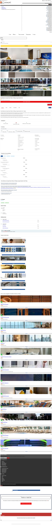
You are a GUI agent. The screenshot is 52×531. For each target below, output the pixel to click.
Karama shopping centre (45, 187)
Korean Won (49, 19)
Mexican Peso (49, 20)
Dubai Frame (11, 188)
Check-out (2, 39)
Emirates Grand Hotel (3, 330)
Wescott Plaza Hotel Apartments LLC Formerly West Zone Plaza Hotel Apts (8, 252)
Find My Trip (44, 0)
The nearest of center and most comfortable (6, 356)
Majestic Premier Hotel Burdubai (4, 304)
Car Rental (22, 34)
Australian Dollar (49, 8)
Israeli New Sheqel (49, 16)
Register (50, 0)
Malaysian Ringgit (49, 21)
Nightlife (3, 478)
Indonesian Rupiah (49, 15)
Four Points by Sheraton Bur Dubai (5, 317)
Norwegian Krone (49, 22)
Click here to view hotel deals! (26, 503)
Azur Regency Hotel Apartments (4, 261)
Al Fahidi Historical (39, 187)
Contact (34, 34)
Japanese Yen (49, 18)
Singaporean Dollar (49, 24)
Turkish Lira (50, 26)
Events (2, 476)
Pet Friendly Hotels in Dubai (5, 468)
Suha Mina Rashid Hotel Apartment (5, 396)
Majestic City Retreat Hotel (4, 422)
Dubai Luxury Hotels (4, 470)
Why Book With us (4, 464)
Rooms (6, 107)
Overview (2, 107)
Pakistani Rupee (49, 30)
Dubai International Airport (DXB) (6, 220)
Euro (50, 5)
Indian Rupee (49, 17)
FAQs (19, 107)
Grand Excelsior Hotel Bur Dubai (4, 448)
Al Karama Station (4, 226)
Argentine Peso (49, 7)
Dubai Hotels (3, 7)
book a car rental (5, 231)
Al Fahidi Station (4, 8)
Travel (2, 481)
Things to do (3, 480)
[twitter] (1, 485)
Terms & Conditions (4, 463)
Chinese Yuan (49, 11)
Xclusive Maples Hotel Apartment (4, 278)
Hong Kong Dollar (49, 14)
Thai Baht (50, 25)
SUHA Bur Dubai (2, 343)
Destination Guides (4, 475)
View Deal (13, 246)
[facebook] (0, 485)
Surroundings (15, 107)
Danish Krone (49, 13)
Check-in (1, 37)
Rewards (30, 34)
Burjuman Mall (24, 187)
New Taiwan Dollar (49, 27)
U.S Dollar (50, 4)
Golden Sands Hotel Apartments (4, 435)
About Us (3, 461)
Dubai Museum (35, 187)
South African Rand (49, 29)
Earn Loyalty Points (4, 465)
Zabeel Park (4, 188)
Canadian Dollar (49, 10)
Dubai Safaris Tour (20, 187)
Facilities (10, 107)
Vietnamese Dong (49, 28)
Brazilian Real (49, 9)
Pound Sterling (49, 6)
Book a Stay (50, 104)
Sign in (47, 0)
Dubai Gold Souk (8, 188)
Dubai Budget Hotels (4, 469)
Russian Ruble (50, 23)
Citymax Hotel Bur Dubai (3, 409)
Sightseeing (3, 479)
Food (2, 477)
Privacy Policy (3, 462)
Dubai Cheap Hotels (4, 471)
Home (10, 34)
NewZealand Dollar (49, 12)
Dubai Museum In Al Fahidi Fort (29, 187)
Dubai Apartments (4, 472)
